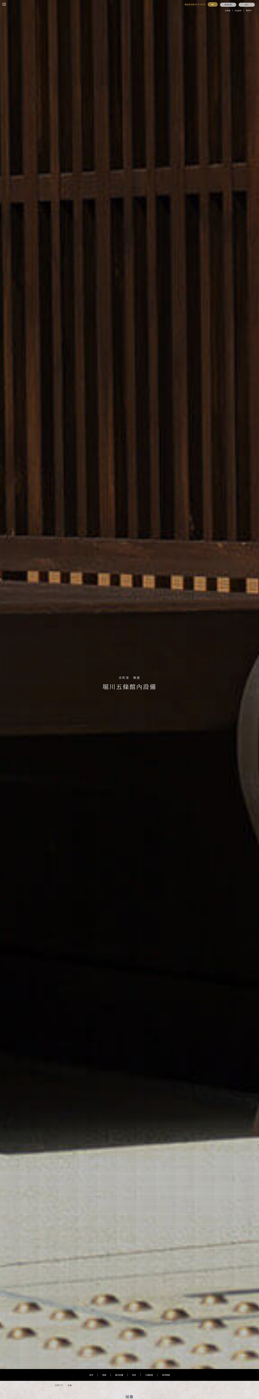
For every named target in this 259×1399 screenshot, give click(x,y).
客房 (134, 1375)
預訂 (212, 4)
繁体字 (249, 10)
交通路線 (149, 1375)
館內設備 (119, 1375)
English (238, 10)
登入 (247, 5)
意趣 (104, 1375)
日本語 (227, 10)
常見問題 (166, 1375)
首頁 (91, 1375)
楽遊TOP (59, 1385)
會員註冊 (228, 5)
